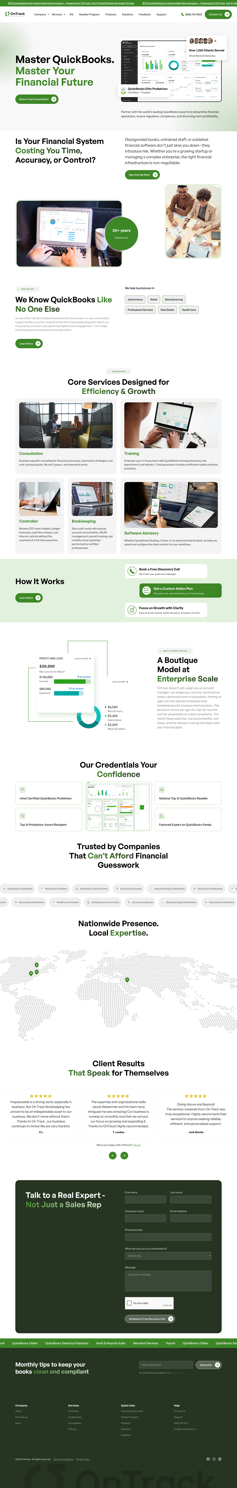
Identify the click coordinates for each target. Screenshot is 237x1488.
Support (161, 14)
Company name (134, 1211)
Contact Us (180, 1411)
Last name (176, 1192)
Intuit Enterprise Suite (132, 1411)
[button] (42, 14)
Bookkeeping (74, 1417)
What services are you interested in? (146, 1248)
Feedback (145, 14)
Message (130, 1267)
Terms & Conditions (63, 1459)
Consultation (74, 1423)
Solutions (127, 14)
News (18, 1423)
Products (110, 14)
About (18, 1411)
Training (72, 1429)
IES (71, 14)
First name (131, 1192)
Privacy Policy (83, 1459)
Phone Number (134, 1229)
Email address (178, 1211)
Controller (73, 1411)
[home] (15, 14)
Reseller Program (89, 14)
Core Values (21, 1417)
